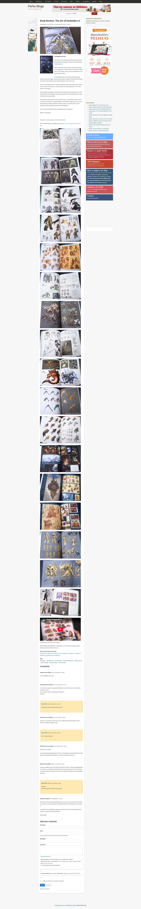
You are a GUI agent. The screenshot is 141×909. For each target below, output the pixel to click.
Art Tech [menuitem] (56, 1)
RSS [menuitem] (71, 1)
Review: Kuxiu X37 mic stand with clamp (99, 130)
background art (78, 660)
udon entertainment (68, 660)
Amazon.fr (71, 653)
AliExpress (89, 176)
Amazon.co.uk (57, 653)
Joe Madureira (57, 60)
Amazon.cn (57, 655)
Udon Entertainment (60, 120)
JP (79, 123)
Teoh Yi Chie (50, 24)
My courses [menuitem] (64, 1)
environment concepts (59, 79)
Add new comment (44, 889)
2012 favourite (62, 662)
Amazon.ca (50, 653)
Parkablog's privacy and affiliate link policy (65, 905)
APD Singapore (90, 163)
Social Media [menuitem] (86, 1)
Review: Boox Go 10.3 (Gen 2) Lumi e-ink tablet (100, 119)
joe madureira (58, 660)
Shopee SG (95, 176)
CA (66, 123)
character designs (49, 79)
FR (73, 123)
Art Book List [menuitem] (39, 1)
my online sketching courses (99, 137)
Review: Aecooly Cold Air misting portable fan (100, 109)
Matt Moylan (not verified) (46, 746)
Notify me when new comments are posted (53, 881)
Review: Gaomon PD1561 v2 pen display (99, 128)
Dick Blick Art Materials (95, 174)
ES (77, 123)
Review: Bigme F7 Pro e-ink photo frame (99, 105)
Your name (42, 825)
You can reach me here (92, 198)
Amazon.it (77, 653)
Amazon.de (65, 653)
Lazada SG (102, 176)
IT (75, 123)
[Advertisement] (98, 88)
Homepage (42, 838)
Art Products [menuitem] (48, 1)
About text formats (45, 856)
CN (40, 125)
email (90, 157)
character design (53, 662)
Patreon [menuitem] (78, 1)
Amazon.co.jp (50, 655)
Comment (42, 844)
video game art (59, 64)
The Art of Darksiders (59, 71)
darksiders (42, 660)
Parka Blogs (36, 6)
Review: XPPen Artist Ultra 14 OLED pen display (100, 107)
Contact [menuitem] (94, 1)
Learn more (104, 182)
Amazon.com (43, 653)
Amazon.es (42, 655)
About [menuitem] (100, 1)
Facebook (95, 157)
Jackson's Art (105, 174)
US (63, 123)
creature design (44, 662)
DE (71, 123)
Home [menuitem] (31, 1)
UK (68, 123)
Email (41, 831)
